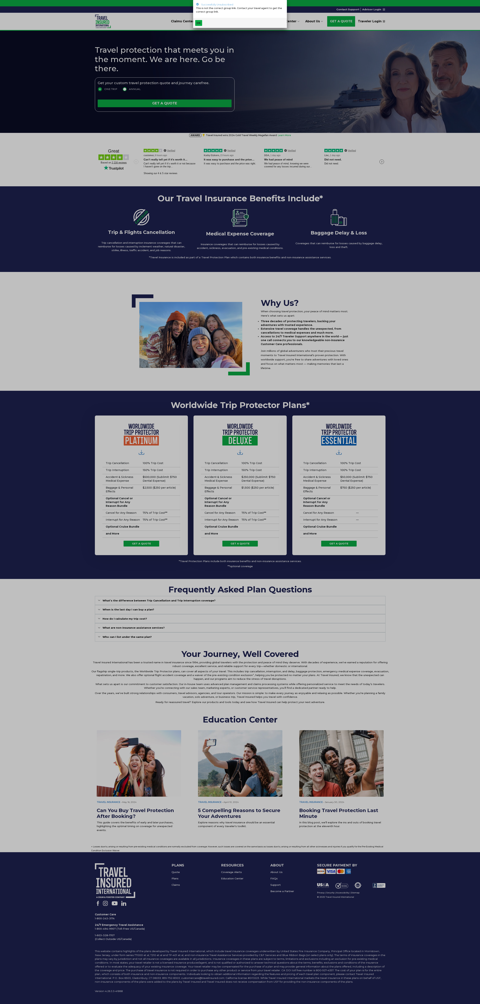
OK (198, 22)
